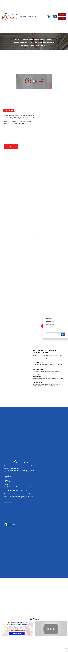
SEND (63, 334)
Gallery (35, 16)
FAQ (32, 16)
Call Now (11, 147)
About (24, 16)
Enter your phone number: (50, 321)
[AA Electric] (10, 16)
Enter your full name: (49, 318)
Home (21, 16)
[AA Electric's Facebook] (43, 16)
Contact (39, 16)
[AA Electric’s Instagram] (45, 16)
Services (28, 16)
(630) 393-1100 (62, 14)
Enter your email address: (50, 324)
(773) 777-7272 (62, 18)
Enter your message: (49, 327)
